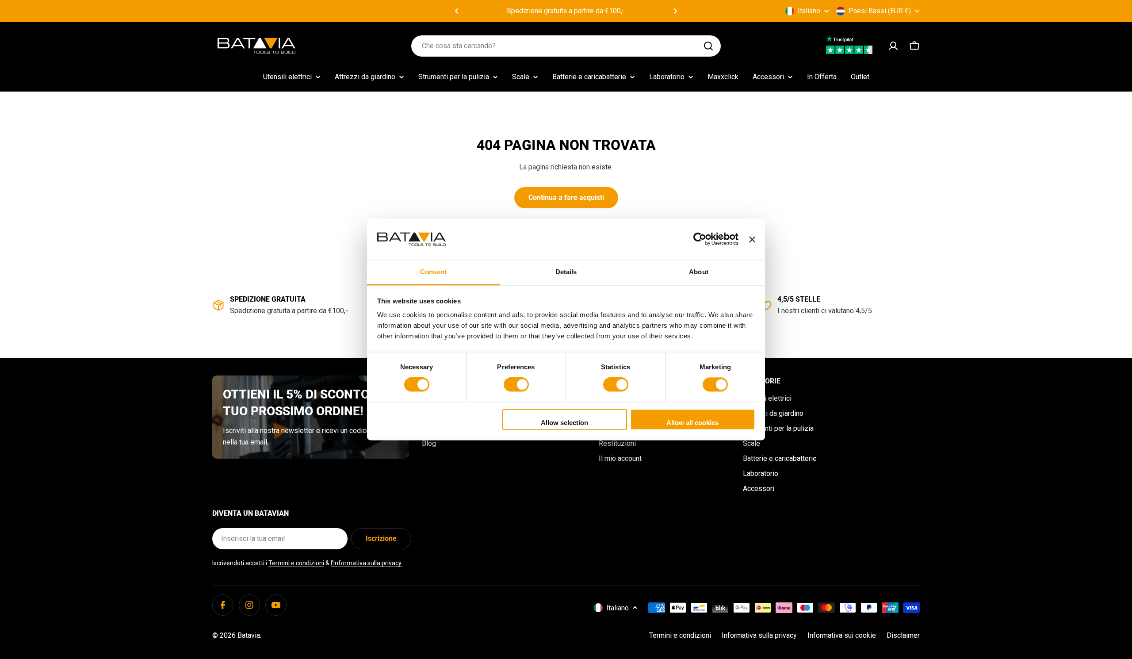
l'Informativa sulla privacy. (366, 563)
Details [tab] (566, 272)
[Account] (893, 46)
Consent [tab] (433, 272)
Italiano (809, 11)
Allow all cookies (692, 422)
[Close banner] (752, 239)
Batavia (248, 635)
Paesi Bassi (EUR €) (880, 11)
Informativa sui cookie (841, 635)
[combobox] (566, 46)
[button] (456, 11)
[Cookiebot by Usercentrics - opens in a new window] (699, 239)
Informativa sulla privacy (759, 635)
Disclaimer (903, 635)
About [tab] (698, 272)
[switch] (516, 385)
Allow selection (564, 422)
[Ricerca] (708, 46)
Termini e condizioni (296, 563)
